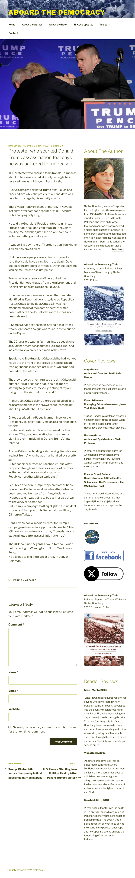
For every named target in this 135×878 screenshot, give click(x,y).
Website (14, 709)
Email (13, 690)
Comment (16, 624)
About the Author (32, 24)
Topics (103, 24)
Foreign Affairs (25, 580)
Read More (118, 249)
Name (13, 672)
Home (11, 24)
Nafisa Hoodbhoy (50, 146)
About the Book (58, 24)
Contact (13, 33)
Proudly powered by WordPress (25, 869)
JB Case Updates (83, 24)
